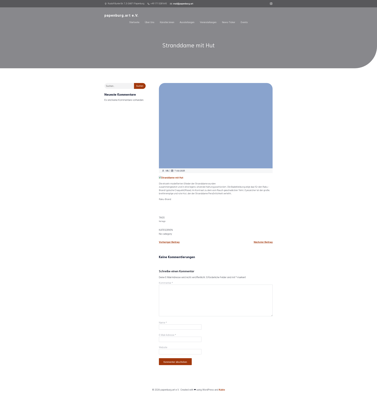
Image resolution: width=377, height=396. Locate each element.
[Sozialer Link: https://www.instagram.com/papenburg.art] (270, 3)
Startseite (134, 22)
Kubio (222, 389)
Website (163, 347)
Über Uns (149, 22)
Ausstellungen (187, 22)
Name (163, 322)
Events (244, 22)
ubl (167, 170)
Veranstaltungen (208, 22)
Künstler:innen (167, 22)
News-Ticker (228, 22)
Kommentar (166, 283)
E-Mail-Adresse (167, 335)
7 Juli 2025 (180, 170)
